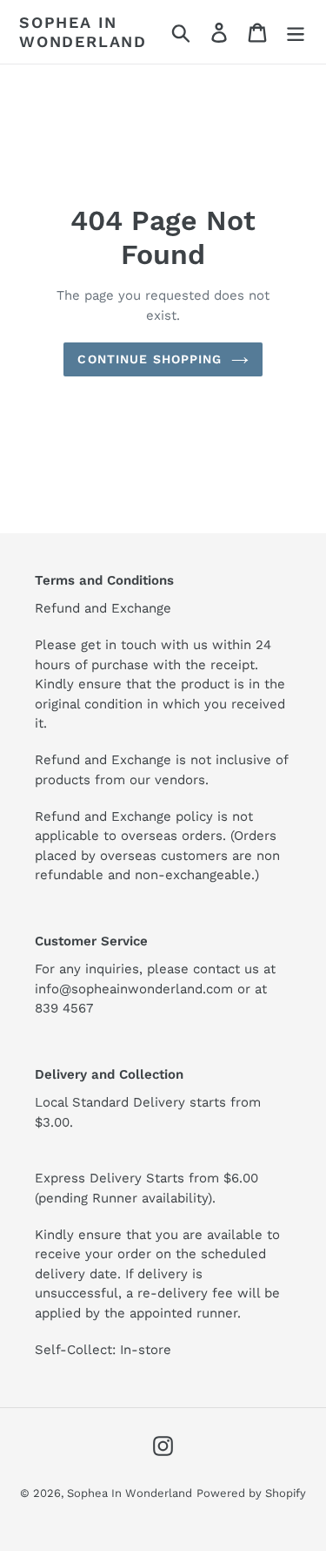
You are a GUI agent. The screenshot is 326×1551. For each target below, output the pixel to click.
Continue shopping (149, 359)
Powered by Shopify (251, 1493)
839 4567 (64, 1008)
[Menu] (295, 31)
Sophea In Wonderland (83, 32)
